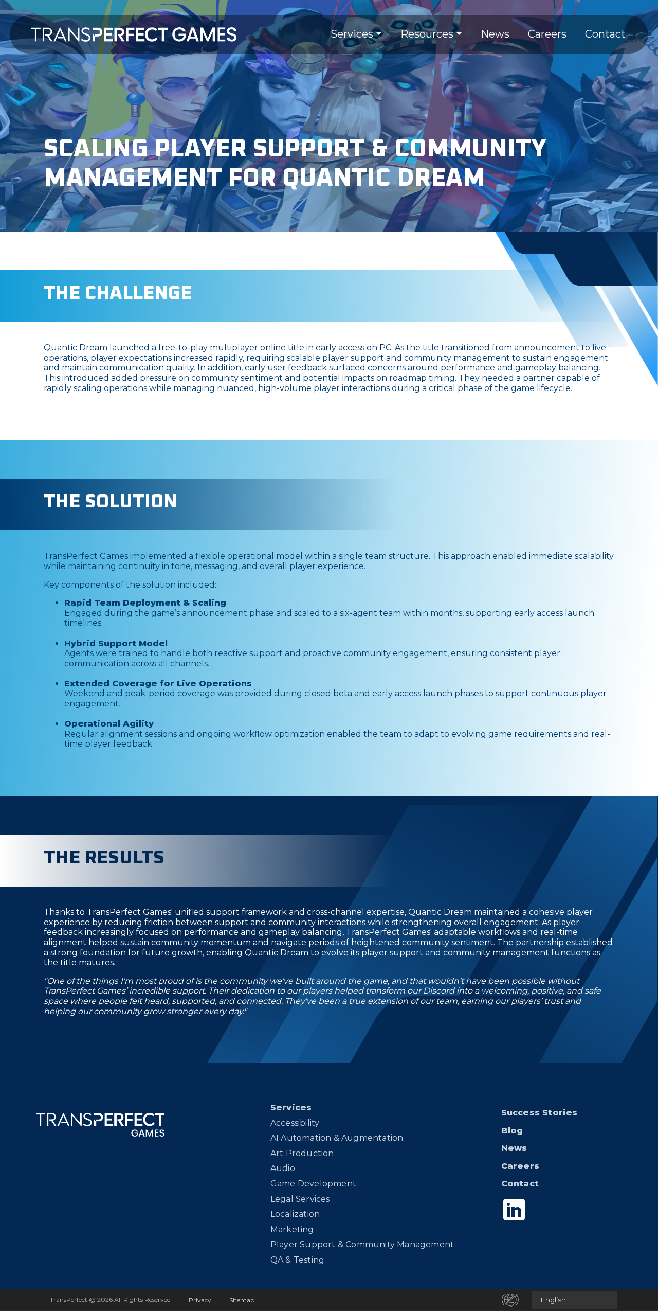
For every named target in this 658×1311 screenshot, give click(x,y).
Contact (605, 34)
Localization (295, 1214)
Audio (282, 1168)
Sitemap (241, 1300)
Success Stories (539, 1113)
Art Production (302, 1153)
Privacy (200, 1300)
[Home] (133, 34)
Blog (512, 1131)
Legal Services (300, 1199)
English (553, 1300)
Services (352, 34)
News (495, 34)
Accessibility (295, 1123)
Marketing (292, 1229)
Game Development (313, 1184)
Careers (547, 34)
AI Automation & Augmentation (337, 1138)
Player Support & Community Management (362, 1244)
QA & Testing (297, 1260)
